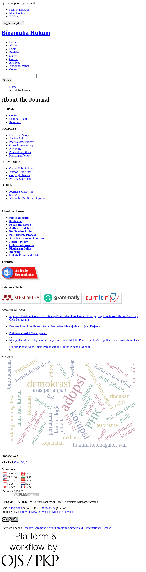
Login (12, 48)
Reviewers (15, 221)
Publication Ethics (20, 152)
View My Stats (23, 462)
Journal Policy (18, 241)
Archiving (15, 148)
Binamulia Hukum (26, 32)
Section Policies (18, 138)
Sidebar (13, 16)
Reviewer (15, 122)
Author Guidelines (20, 171)
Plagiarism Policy (19, 155)
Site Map (14, 195)
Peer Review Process (21, 141)
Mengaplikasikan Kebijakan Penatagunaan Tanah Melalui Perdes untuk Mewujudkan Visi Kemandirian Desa (74, 340)
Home (13, 42)
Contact (13, 69)
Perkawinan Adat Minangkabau (28, 333)
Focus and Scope (19, 135)
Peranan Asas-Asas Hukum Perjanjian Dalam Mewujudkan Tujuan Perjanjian (55, 326)
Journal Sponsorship (21, 191)
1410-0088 (15, 508)
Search (13, 55)
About (13, 45)
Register (14, 52)
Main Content (17, 13)
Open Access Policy (21, 145)
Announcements (19, 66)
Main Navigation (19, 9)
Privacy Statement (20, 178)
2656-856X (48, 508)
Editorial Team (18, 118)
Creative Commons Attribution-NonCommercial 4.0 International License (67, 527)
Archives (14, 62)
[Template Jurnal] (21, 280)
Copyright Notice (19, 175)
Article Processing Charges (26, 238)
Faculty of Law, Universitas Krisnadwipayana (45, 511)
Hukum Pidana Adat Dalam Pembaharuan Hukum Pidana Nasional (49, 346)
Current (13, 59)
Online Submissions (21, 168)
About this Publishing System (27, 198)
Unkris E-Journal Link (24, 255)
